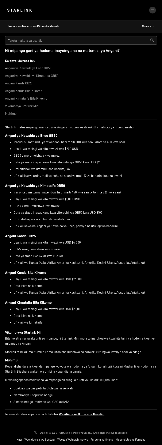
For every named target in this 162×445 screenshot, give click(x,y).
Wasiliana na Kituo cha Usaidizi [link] (81, 414)
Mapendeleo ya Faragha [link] (131, 439)
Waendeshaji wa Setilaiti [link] (39, 439)
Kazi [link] (19, 439)
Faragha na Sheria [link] (102, 439)
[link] (19, 10)
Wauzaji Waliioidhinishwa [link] (72, 439)
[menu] (152, 10)
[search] (152, 40)
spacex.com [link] (121, 432)
